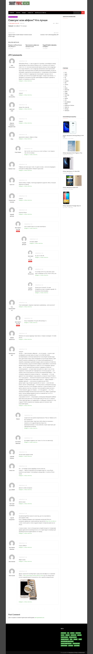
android (63, 633)
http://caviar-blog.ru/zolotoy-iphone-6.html (33, 575)
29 (57, 23)
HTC (66, 79)
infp (65, 82)
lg (68, 633)
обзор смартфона (66, 643)
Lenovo (66, 84)
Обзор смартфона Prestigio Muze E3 (72, 205)
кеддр (75, 639)
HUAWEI (67, 81)
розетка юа (76, 643)
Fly (65, 77)
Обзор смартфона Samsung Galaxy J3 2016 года (73, 136)
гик (71, 639)
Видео (24, 12)
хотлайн (76, 645)
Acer (66, 72)
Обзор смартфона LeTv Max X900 (71, 171)
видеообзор (72, 637)
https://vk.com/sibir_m (51, 521)
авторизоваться (39, 617)
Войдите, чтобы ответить (25, 81)
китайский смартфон (67, 641)
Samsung (67, 95)
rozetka (78, 633)
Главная (11, 12)
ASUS (66, 76)
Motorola (67, 89)
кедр (80, 639)
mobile (72, 633)
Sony (66, 96)
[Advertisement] (74, 41)
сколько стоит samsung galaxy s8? (49, 34)
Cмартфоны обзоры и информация (77, 652)
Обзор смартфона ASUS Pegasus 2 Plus (72, 153)
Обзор (79, 635)
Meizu (66, 88)
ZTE (65, 100)
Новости (30, 12)
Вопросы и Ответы (40, 12)
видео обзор (64, 639)
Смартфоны (64, 637)
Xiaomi (66, 98)
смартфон (64, 645)
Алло (62, 635)
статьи (71, 645)
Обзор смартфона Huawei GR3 (70, 187)
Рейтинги (67, 110)
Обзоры (18, 12)
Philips (66, 93)
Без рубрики (68, 102)
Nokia (66, 91)
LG (65, 86)
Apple (66, 74)
